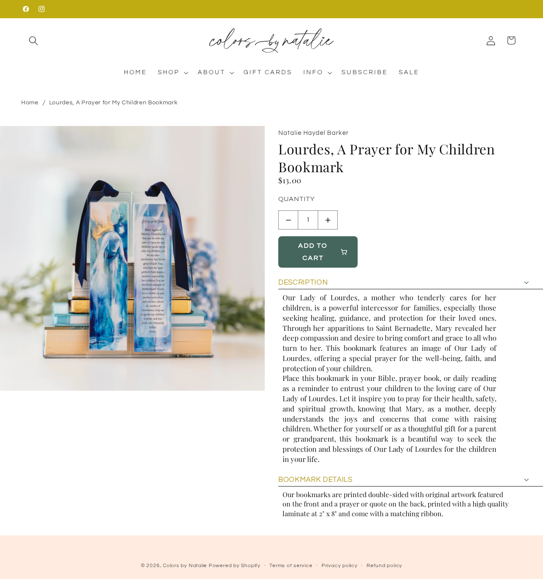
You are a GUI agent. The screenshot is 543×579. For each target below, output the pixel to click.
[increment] (327, 220)
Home (30, 103)
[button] (33, 40)
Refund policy (384, 565)
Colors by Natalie (185, 565)
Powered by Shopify (234, 565)
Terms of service (290, 565)
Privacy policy (340, 565)
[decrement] (288, 220)
